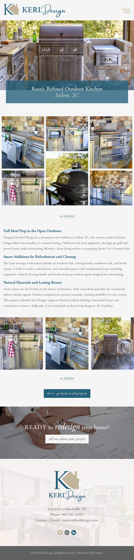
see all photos (67, 216)
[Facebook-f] (60, 532)
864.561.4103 (73, 514)
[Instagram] (67, 532)
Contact (41, 520)
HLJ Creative (96, 553)
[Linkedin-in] (73, 532)
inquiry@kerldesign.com (80, 520)
